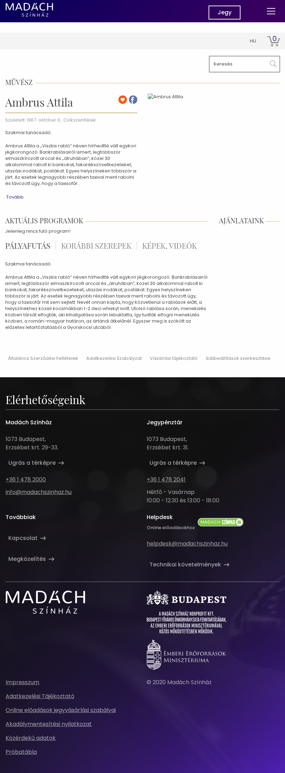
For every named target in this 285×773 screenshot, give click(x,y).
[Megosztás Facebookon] (133, 99)
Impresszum (22, 682)
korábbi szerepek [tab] (96, 245)
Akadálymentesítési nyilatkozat (49, 724)
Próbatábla (21, 752)
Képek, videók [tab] (169, 245)
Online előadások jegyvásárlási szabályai (61, 710)
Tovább (15, 197)
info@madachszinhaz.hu (39, 492)
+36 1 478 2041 (166, 480)
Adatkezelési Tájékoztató (40, 696)
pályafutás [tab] (27, 245)
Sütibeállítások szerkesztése (238, 358)
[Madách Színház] (29, 10)
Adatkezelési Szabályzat (114, 358)
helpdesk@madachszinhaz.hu (187, 544)
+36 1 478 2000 (26, 480)
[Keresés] (271, 62)
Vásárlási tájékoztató (174, 358)
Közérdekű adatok (31, 738)
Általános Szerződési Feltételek (43, 358)
